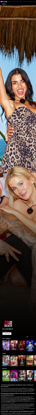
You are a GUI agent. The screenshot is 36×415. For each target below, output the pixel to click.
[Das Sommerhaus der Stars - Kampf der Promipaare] (30, 360)
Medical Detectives (17, 407)
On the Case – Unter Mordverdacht (6, 407)
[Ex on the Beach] (14, 360)
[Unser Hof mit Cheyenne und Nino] (6, 375)
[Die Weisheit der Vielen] (30, 345)
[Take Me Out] (6, 345)
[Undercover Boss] (30, 375)
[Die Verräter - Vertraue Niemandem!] (22, 360)
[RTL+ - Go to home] (4, 1)
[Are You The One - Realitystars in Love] (6, 360)
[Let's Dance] (22, 345)
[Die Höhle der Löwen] (14, 345)
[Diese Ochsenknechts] (14, 375)
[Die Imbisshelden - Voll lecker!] (22, 375)
